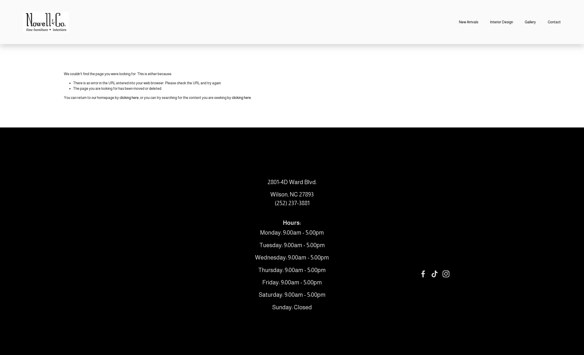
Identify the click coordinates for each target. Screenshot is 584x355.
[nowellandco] (446, 274)
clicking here (129, 98)
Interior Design (501, 22)
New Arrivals (468, 22)
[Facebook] (423, 274)
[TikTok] (434, 274)
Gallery (530, 22)
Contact (554, 22)
